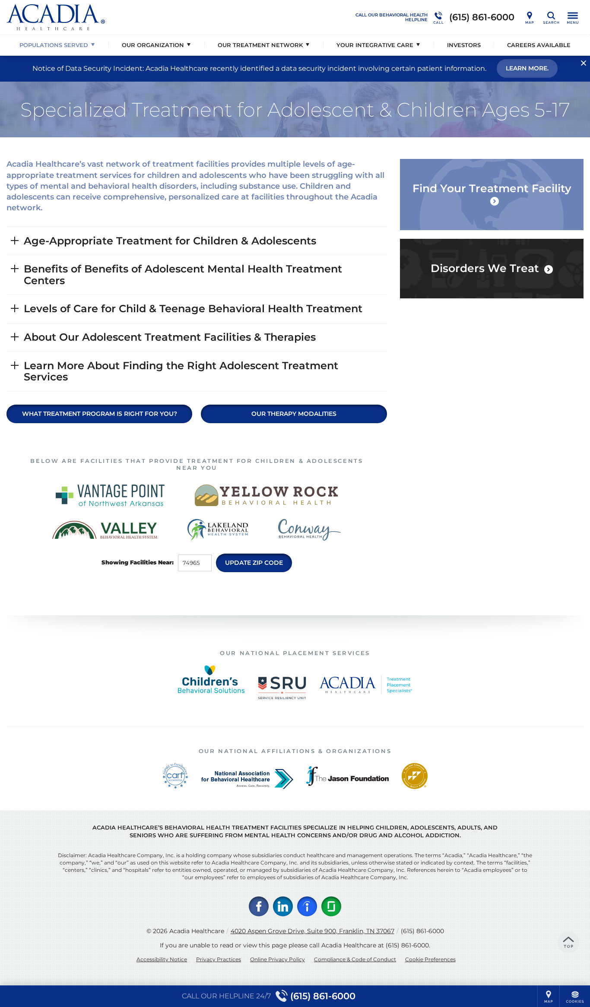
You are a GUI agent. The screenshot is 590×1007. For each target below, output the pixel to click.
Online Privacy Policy (277, 959)
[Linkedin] (283, 906)
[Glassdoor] (331, 906)
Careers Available (539, 44)
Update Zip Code (254, 563)
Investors (464, 44)
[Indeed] (307, 906)
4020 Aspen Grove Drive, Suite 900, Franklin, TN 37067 (312, 931)
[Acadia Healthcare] (136, 17)
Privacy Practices (218, 959)
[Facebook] (258, 906)
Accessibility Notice (161, 959)
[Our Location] (529, 17)
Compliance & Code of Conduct (355, 959)
